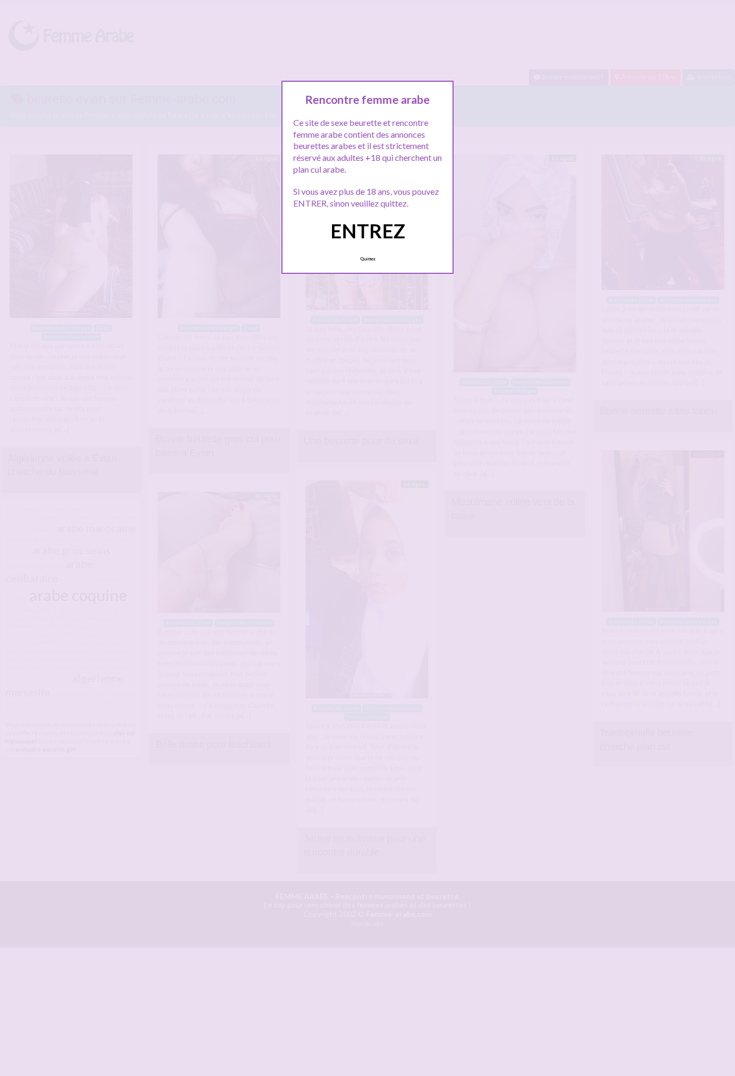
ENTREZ (367, 231)
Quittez (368, 258)
